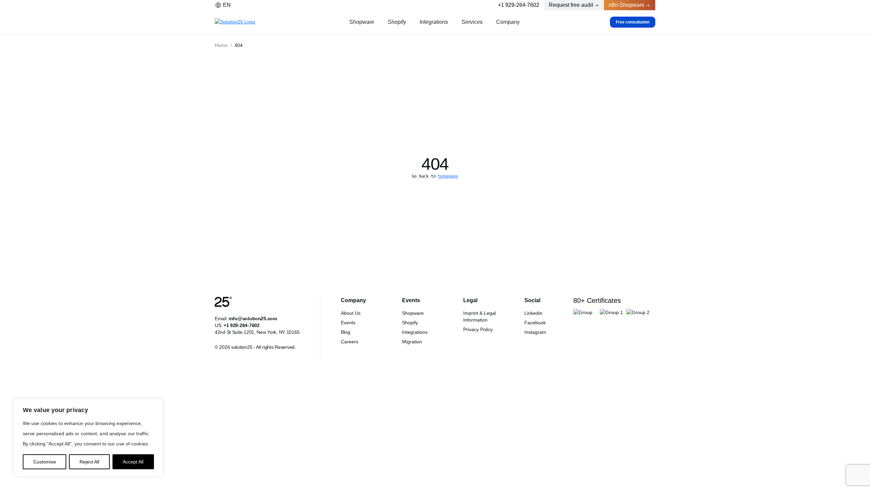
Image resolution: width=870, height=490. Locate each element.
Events (348, 322)
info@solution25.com (253, 318)
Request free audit (571, 5)
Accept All (133, 461)
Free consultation (632, 22)
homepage (448, 176)
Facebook (535, 322)
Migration (412, 341)
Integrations (434, 22)
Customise (44, 461)
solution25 (241, 347)
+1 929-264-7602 (518, 5)
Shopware (361, 22)
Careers (349, 341)
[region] (88, 437)
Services (472, 22)
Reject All (89, 461)
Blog (345, 332)
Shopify (397, 22)
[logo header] (237, 22)
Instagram (535, 332)
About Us (351, 313)
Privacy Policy (478, 329)
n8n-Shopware (626, 5)
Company (508, 22)
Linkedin (533, 313)
